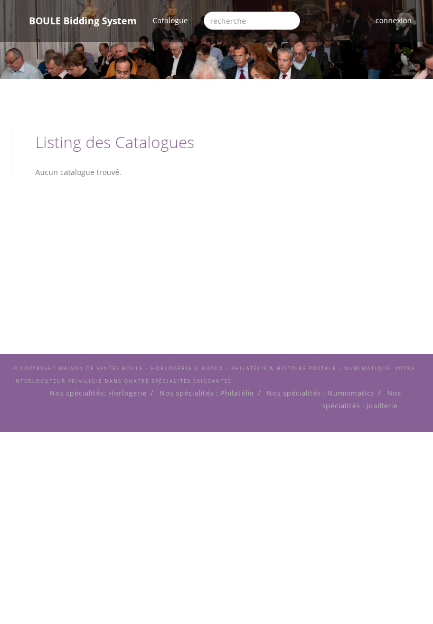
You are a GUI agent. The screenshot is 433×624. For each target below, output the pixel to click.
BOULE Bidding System (83, 20)
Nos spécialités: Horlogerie (98, 393)
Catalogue (174, 20)
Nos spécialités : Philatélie (206, 393)
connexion (393, 20)
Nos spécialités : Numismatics (320, 393)
